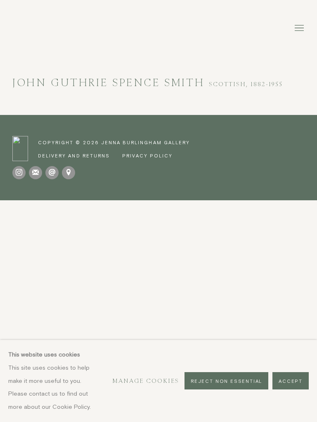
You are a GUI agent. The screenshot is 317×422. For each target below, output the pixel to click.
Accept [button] (291, 381)
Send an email (52, 172)
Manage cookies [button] (146, 380)
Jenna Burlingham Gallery (158, 28)
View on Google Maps (68, 172)
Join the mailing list (35, 172)
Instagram (19, 172)
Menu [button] (298, 28)
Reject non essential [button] (226, 381)
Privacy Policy (147, 155)
